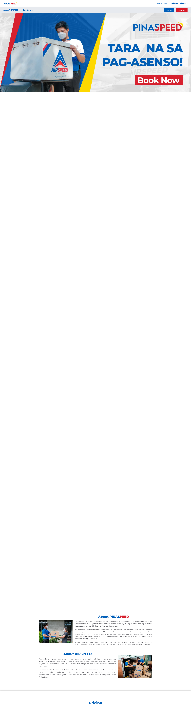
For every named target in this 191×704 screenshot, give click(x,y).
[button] (169, 10)
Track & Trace (161, 3)
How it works (27, 10)
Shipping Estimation (179, 3)
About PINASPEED (11, 10)
